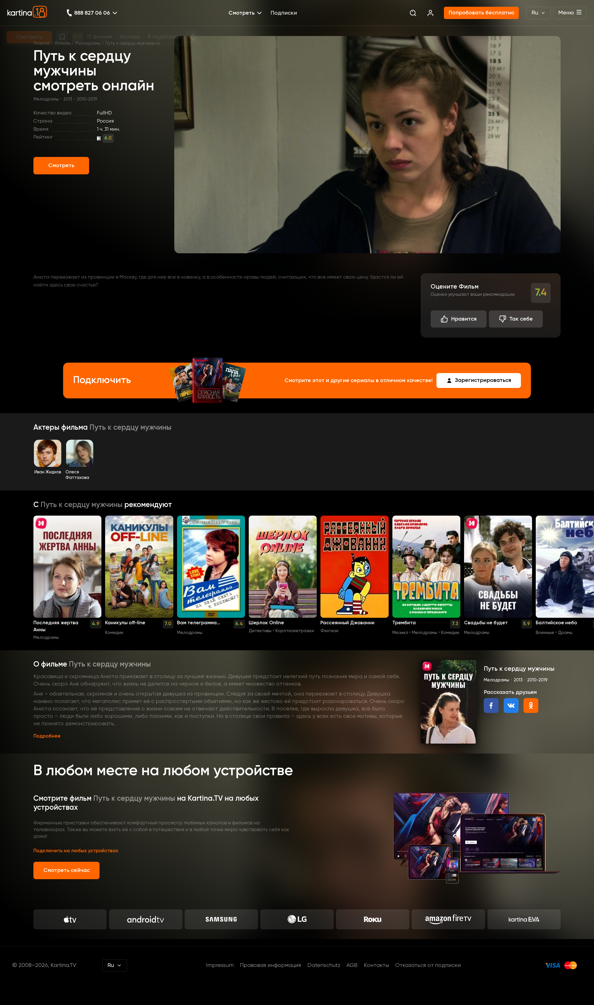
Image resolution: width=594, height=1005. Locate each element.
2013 (67, 99)
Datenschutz (323, 965)
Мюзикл (400, 633)
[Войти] (430, 13)
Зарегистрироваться (483, 380)
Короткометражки (294, 631)
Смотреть (61, 165)
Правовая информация (270, 965)
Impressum (220, 965)
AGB (352, 965)
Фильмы (62, 43)
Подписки (284, 13)
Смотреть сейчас (66, 870)
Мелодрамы (87, 43)
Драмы (565, 633)
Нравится (464, 319)
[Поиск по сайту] (413, 13)
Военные (545, 633)
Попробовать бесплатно (481, 13)
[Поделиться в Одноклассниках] (530, 705)
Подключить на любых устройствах (75, 850)
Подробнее (47, 736)
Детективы (260, 631)
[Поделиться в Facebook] (491, 705)
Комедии (114, 633)
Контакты (376, 965)
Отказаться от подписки (428, 965)
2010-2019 (87, 99)
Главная (41, 43)
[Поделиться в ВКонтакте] (511, 705)
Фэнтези (329, 631)
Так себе (521, 319)
